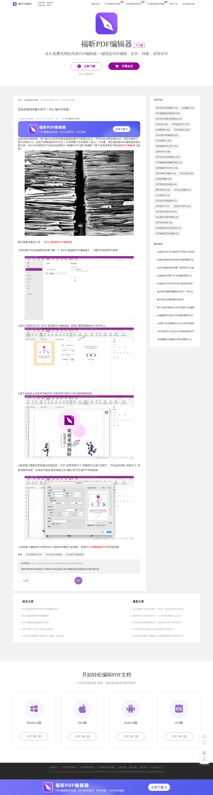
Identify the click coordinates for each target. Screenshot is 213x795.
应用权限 (160, 772)
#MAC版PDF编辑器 (54, 554)
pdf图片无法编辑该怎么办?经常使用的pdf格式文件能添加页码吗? (175, 323)
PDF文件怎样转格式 (168, 157)
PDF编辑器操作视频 (155, 4)
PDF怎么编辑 (182, 190)
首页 (20, 100)
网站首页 (96, 4)
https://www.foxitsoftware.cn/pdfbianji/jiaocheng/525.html (57, 563)
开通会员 (127, 66)
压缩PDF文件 (182, 206)
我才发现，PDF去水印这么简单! (37, 629)
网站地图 (133, 767)
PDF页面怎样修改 (166, 184)
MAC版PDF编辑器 (167, 135)
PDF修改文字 (180, 124)
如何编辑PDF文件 (167, 146)
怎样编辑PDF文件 (167, 168)
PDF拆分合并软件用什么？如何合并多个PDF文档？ (157, 622)
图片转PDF (163, 190)
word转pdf (162, 195)
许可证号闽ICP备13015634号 (102, 772)
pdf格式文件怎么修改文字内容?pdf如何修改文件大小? (175, 252)
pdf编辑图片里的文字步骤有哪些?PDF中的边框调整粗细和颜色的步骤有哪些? (175, 315)
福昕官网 (122, 767)
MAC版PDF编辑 (166, 173)
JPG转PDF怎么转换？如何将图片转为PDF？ (154, 629)
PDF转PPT (163, 206)
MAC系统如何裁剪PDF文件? (36, 622)
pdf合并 (162, 124)
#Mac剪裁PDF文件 (33, 554)
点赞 (26, 581)
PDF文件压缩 (164, 222)
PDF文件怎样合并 (166, 211)
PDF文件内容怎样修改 (169, 119)
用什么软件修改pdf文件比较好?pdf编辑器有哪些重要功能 (175, 307)
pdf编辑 (188, 108)
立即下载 (32, 736)
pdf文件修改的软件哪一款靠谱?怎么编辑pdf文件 (175, 268)
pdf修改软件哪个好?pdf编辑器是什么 (173, 275)
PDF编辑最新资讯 (133, 4)
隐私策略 (152, 772)
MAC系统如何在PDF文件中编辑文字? (40, 609)
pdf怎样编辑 (163, 179)
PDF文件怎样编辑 (167, 108)
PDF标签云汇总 (156, 767)
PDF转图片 (163, 140)
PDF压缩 (186, 173)
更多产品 (173, 4)
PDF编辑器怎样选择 (167, 233)
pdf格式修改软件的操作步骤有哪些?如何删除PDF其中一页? (175, 260)
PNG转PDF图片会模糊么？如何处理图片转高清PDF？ (158, 636)
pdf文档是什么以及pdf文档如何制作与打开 (175, 331)
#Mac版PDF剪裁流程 (74, 554)
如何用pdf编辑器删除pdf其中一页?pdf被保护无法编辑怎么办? (175, 291)
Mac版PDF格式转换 (167, 217)
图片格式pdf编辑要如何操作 (169, 299)
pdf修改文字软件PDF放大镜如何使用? (173, 283)
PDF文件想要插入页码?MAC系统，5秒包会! (43, 636)
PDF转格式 (181, 130)
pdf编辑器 (163, 130)
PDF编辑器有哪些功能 (169, 162)
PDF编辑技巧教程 (113, 4)
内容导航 (143, 767)
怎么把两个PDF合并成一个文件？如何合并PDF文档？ (158, 609)
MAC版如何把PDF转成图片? (36, 616)
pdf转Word (163, 151)
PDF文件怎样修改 (166, 201)
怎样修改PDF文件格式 (168, 228)
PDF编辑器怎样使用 (168, 113)
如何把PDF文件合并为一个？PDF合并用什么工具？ (157, 616)
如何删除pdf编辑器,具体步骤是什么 (173, 339)
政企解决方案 (189, 4)
